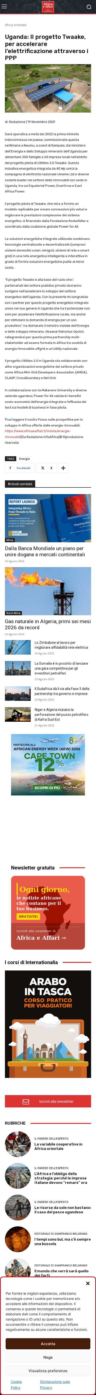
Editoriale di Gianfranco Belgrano (60, 1234)
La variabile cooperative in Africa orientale (58, 1146)
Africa (9, 540)
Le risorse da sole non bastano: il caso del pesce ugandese (62, 1209)
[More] (63, 468)
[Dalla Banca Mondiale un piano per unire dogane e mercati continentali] (48, 518)
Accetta (48, 1343)
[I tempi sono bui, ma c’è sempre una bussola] (18, 1239)
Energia (24, 458)
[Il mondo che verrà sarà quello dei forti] (18, 1271)
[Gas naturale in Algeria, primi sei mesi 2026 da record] (48, 591)
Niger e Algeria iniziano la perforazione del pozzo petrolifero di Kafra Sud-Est (61, 714)
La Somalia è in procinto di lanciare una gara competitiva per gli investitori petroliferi (61, 668)
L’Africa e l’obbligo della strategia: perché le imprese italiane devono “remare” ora (60, 1178)
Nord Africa (13, 613)
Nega (48, 1357)
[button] (87, 1283)
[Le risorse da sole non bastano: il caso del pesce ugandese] (18, 1207)
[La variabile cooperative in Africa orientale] (18, 1144)
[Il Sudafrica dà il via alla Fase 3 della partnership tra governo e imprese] (18, 693)
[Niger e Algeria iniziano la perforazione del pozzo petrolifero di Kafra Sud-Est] (18, 714)
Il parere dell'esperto (51, 1138)
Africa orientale (15, 25)
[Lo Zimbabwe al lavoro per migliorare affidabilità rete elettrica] (18, 647)
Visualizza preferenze (48, 1370)
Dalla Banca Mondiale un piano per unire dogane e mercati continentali (45, 551)
